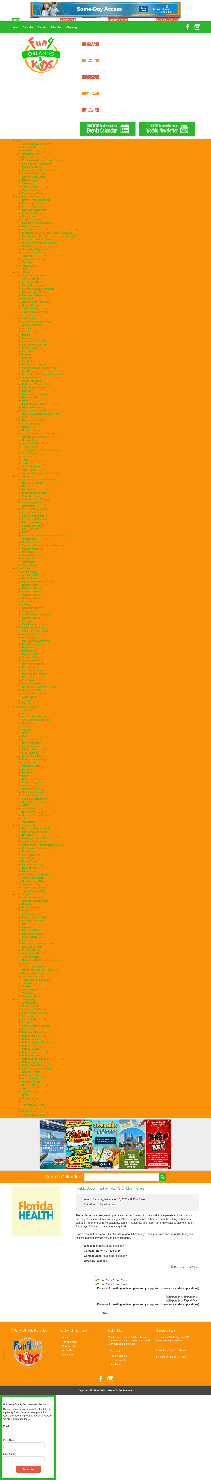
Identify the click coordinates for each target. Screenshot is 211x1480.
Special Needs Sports (33, 966)
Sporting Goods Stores (34, 881)
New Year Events (31, 1071)
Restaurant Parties (32, 683)
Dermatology (29, 505)
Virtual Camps (29, 190)
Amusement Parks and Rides (37, 321)
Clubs (25, 726)
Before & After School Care (36, 199)
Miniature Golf (29, 397)
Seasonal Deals (30, 1091)
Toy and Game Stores (33, 890)
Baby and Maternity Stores (36, 828)
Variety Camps (29, 186)
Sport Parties (29, 696)
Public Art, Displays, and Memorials (40, 413)
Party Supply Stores (32, 670)
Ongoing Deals (30, 1075)
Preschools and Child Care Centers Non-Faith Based (49, 236)
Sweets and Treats (32, 884)
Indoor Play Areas (31, 380)
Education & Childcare (27, 196)
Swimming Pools (30, 443)
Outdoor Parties (30, 657)
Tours (25, 459)
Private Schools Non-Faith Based (39, 242)
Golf (24, 923)
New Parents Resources (34, 295)
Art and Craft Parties (33, 575)
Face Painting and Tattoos (36, 624)
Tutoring (26, 262)
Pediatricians (29, 551)
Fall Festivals (29, 1019)
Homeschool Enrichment (35, 759)
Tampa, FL (116, 1351)
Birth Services (29, 489)
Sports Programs (24, 894)
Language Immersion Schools (37, 222)
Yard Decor (28, 703)
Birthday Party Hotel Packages (38, 581)
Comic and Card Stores (34, 841)
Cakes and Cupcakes (33, 588)
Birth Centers (29, 486)
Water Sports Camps (33, 193)
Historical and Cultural (33, 756)
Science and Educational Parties (39, 686)
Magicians (27, 647)
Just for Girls (28, 762)
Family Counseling (32, 512)
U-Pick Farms (29, 1111)
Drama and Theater (32, 739)
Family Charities (30, 278)
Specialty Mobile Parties (34, 693)
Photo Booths (29, 677)
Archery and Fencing (33, 897)
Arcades (26, 328)
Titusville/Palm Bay (118, 19)
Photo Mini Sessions (32, 1078)
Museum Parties (30, 654)
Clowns (26, 604)
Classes (102, 1261)
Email (6, 1426)
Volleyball (27, 986)
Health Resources (25, 476)
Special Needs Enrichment (36, 802)
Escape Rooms (30, 347)
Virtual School (29, 265)
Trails (25, 463)
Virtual (25, 818)
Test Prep (27, 255)
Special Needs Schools (34, 252)
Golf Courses (29, 371)
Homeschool (28, 216)
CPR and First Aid (31, 502)
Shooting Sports (30, 956)
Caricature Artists (31, 591)
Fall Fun (26, 1022)
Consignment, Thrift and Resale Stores (42, 844)
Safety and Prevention (33, 792)
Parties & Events (24, 568)
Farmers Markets (31, 858)
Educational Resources (34, 209)
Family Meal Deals (32, 854)
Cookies (26, 611)
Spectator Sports (31, 430)
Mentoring (27, 769)
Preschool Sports (31, 950)
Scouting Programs (32, 795)
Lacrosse (27, 940)
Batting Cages (29, 331)
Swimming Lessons (32, 976)
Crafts (25, 732)
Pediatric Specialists (32, 548)
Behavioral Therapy (32, 482)
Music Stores (29, 871)
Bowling (26, 334)
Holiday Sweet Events (33, 1065)
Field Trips (27, 351)
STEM (25, 805)
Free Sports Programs (33, 920)
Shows (25, 1094)
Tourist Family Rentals (33, 887)
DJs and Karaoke (31, 617)
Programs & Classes (26, 706)
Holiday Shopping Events (35, 1058)
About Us (67, 1350)
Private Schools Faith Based (37, 239)
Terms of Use (69, 1341)
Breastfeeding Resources (35, 492)
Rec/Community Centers (35, 420)
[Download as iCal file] (185, 1267)
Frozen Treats (29, 861)
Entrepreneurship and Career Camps (41, 160)
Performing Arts (30, 788)
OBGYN (26, 532)
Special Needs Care (32, 555)
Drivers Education (31, 742)
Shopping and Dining (26, 825)
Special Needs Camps (33, 176)
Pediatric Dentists (31, 542)
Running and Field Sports (35, 953)
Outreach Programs (32, 782)
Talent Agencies (30, 308)
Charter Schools (30, 203)
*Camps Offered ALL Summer (37, 143)
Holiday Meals (29, 1045)
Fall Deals (27, 1015)
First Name (9, 1440)
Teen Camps (29, 183)
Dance (25, 736)
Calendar (28, 27)
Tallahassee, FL (118, 1360)
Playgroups (28, 298)
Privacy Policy (69, 1346)
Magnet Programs (31, 226)
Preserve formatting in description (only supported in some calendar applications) (148, 1288)
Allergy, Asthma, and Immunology (39, 479)
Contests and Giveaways (35, 1012)
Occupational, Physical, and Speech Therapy (45, 535)
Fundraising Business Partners (38, 288)
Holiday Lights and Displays (36, 1042)
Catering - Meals (31, 598)
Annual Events (29, 1002)
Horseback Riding (31, 937)
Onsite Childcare (31, 229)
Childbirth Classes (31, 496)
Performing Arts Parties (34, 673)
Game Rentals (29, 637)
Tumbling (27, 983)
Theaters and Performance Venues (40, 449)
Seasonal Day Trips (32, 1088)
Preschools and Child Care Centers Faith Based (47, 232)
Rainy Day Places (31, 417)
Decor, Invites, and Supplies (36, 614)
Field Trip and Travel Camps (37, 163)
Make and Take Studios (34, 394)
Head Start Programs (33, 213)
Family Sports (29, 913)
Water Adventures (31, 466)
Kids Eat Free (29, 867)
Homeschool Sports (32, 933)
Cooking (26, 729)
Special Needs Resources (35, 301)
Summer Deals (30, 1101)
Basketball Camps (31, 150)
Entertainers (28, 621)
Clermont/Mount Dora (167, 19)
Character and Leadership (36, 719)
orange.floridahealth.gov (109, 1245)
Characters (28, 601)
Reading (26, 245)
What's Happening (25, 999)
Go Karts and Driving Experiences (40, 367)
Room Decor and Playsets (35, 874)
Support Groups (30, 305)
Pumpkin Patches (31, 1081)
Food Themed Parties (33, 627)
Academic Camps (31, 147)
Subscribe (28, 1469)
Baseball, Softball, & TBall (35, 900)
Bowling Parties (30, 584)
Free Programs (30, 752)
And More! (115, 1364)
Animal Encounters (32, 324)
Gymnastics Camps (32, 166)
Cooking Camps (30, 153)
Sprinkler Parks (30, 440)
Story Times (28, 808)
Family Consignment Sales (36, 1025)
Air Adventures (30, 318)
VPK (24, 268)
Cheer (25, 910)
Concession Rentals (32, 607)
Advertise (56, 27)
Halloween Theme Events (35, 1032)
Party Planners (30, 667)
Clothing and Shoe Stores (35, 838)
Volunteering (28, 821)
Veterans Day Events (33, 1114)
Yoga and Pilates (31, 996)
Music (25, 775)
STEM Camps (29, 180)
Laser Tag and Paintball (34, 387)
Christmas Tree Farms (34, 1009)
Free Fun (27, 357)
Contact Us (68, 1354)
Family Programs (31, 746)
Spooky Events (30, 1098)
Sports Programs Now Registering (40, 969)
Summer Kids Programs (34, 811)
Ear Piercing (28, 851)
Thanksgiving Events (33, 1104)
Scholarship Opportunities (35, 249)
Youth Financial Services (35, 311)
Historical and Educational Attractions (41, 374)
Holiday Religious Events (35, 1052)
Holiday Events (30, 1039)
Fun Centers (28, 361)
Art (23, 713)
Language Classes (32, 765)
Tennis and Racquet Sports (36, 979)
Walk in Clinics (29, 565)
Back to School (30, 1006)
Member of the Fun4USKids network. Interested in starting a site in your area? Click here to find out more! (129, 1340)
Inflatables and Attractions (35, 640)
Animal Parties (29, 571)
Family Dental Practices (34, 515)
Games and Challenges (34, 364)
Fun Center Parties (32, 634)
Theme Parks (29, 453)
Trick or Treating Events (34, 1108)
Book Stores (28, 835)
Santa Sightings (30, 1085)
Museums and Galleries (34, 403)
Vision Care (28, 561)
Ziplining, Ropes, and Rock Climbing (41, 473)
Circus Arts (28, 723)
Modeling (27, 772)
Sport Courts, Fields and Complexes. (41, 433)
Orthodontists (29, 538)
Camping (27, 338)
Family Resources (25, 272)
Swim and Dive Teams (33, 973)
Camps (19, 140)
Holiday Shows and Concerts (37, 1062)
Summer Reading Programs (36, 815)
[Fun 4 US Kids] (41, 54)
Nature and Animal (32, 779)
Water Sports (29, 989)
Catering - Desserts (32, 594)
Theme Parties (30, 700)
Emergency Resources (34, 275)
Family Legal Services (33, 282)
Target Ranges (30, 446)
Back (105, 1312)
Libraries (26, 390)
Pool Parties (28, 680)
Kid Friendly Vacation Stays (36, 384)
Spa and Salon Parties (33, 690)
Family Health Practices (34, 519)
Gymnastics (28, 927)
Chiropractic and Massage (36, 499)
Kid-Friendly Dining (32, 864)
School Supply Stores (33, 877)
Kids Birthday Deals (32, 644)
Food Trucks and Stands (35, 630)
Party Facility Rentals (33, 660)
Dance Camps (29, 157)
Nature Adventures (32, 407)
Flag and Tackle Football (35, 917)
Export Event (120, 1280)
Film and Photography (33, 749)
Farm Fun (27, 1029)
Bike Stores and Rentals (34, 831)
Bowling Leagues (31, 907)
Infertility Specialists (32, 525)
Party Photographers (33, 663)
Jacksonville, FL (118, 1355)
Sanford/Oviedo (68, 19)
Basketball (27, 904)
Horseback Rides (31, 377)
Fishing (26, 354)
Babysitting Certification (34, 716)
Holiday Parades (30, 1048)
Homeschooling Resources (36, 292)
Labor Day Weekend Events (36, 1068)
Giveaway (71, 27)
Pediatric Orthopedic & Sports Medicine (42, 545)
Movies (26, 400)
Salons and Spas (31, 423)
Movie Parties (29, 650)
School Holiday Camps (34, 173)
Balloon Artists (29, 578)
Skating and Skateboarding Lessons (41, 960)
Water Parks (28, 469)
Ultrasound (28, 558)
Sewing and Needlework (34, 798)
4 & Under (27, 709)
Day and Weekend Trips (34, 344)
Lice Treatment (30, 528)
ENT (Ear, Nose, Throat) (35, 509)
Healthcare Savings (32, 522)
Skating (26, 426)
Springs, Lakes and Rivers (36, 436)
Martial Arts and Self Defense (37, 943)
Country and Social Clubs (35, 341)
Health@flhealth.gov (115, 1255)
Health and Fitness (32, 930)
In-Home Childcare (32, 219)
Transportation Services (34, 259)
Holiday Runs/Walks (32, 1055)
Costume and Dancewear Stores (39, 848)
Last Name (9, 1453)
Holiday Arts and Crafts (34, 1035)
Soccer (26, 963)
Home (15, 27)
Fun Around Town (25, 315)
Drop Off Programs (32, 206)
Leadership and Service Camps (38, 170)
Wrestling (27, 992)
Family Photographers (33, 285)
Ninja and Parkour (31, 946)
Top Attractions (30, 456)
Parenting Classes (31, 785)
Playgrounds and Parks (34, 410)
